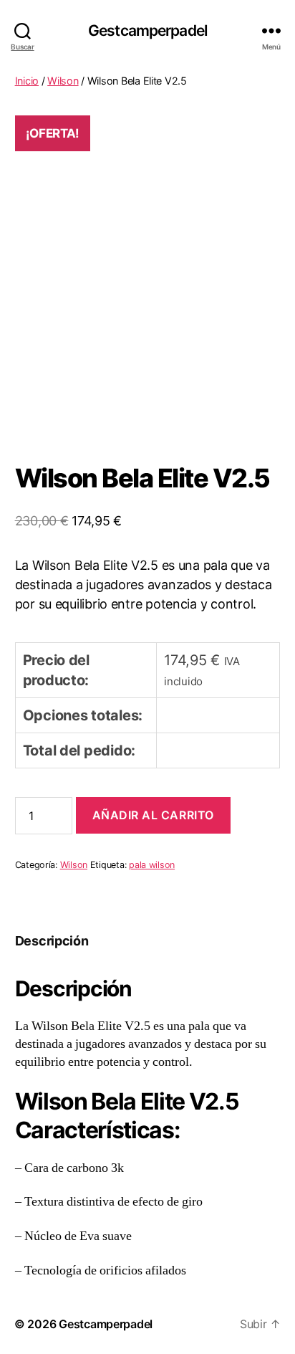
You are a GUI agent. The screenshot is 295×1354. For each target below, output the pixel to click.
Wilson (62, 81)
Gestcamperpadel (147, 30)
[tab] (52, 940)
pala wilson (152, 864)
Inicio (27, 81)
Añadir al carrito (153, 815)
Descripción (52, 940)
